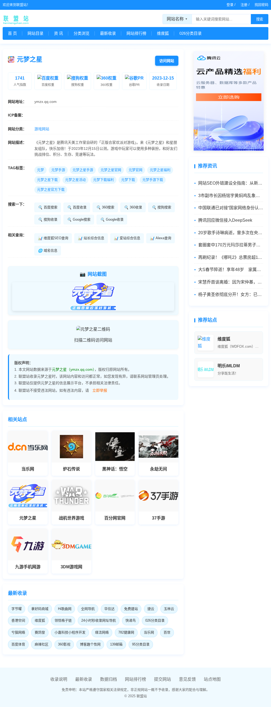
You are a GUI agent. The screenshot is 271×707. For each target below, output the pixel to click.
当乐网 (149, 632)
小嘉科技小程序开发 (70, 632)
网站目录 (35, 33)
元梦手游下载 (152, 180)
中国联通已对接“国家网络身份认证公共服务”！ (230, 208)
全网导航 (88, 609)
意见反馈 (187, 679)
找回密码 (261, 5)
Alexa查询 (160, 238)
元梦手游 (58, 170)
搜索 (259, 19)
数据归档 (108, 679)
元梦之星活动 (75, 180)
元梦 (40, 170)
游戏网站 (41, 129)
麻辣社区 (41, 644)
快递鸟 (130, 620)
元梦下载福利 (103, 180)
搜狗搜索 (161, 207)
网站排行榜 (136, 33)
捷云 (150, 609)
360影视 (64, 644)
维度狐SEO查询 (53, 238)
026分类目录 (190, 33)
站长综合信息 (91, 238)
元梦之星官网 (111, 170)
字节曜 (16, 609)
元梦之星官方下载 (51, 189)
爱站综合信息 (127, 238)
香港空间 (18, 620)
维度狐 (163, 33)
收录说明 (58, 679)
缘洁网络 (102, 632)
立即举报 (99, 390)
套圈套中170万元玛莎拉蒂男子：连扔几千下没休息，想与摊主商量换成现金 (230, 245)
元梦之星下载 (47, 180)
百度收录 (77, 207)
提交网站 (162, 679)
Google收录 (112, 219)
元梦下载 (128, 180)
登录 (230, 5)
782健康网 (126, 632)
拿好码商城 (39, 609)
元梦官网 (135, 170)
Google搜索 (79, 219)
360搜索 (105, 207)
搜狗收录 (47, 219)
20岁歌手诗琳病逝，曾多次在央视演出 (230, 232)
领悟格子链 (63, 620)
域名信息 (47, 250)
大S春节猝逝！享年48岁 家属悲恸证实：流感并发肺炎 (230, 269)
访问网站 (166, 61)
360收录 (133, 207)
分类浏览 (81, 33)
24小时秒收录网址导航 (98, 620)
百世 (167, 632)
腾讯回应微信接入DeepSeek (225, 220)
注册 (244, 5)
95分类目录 (141, 644)
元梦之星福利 (160, 170)
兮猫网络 (18, 632)
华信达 (109, 609)
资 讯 (58, 33)
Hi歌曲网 (64, 609)
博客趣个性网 (90, 644)
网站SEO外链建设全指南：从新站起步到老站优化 (230, 183)
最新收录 (108, 33)
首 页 (12, 33)
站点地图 (212, 679)
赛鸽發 (40, 632)
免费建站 (131, 609)
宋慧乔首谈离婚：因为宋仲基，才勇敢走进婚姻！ (230, 282)
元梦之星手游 (83, 170)
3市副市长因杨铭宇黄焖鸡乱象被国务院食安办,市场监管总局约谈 (230, 195)
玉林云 (169, 609)
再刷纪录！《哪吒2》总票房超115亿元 (230, 257)
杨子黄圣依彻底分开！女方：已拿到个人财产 (230, 294)
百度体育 (18, 644)
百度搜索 (47, 207)
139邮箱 (116, 644)
